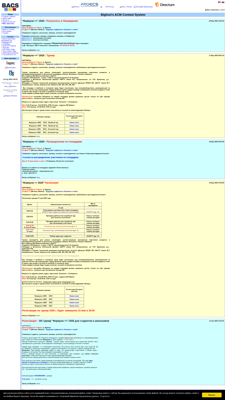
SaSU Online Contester (10, 53)
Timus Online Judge (9, 51)
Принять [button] (211, 395)
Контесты (6, 20)
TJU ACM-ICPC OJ (9, 55)
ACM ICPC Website (9, 46)
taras (38, 50)
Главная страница (9, 16)
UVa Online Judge (9, 49)
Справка (5, 33)
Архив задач (7, 18)
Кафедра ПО (7, 42)
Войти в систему (8, 29)
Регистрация (7, 31)
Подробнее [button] (105, 396)
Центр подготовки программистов (8, 39)
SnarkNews (6, 44)
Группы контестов (9, 22)
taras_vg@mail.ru (10, 86)
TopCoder (6, 48)
